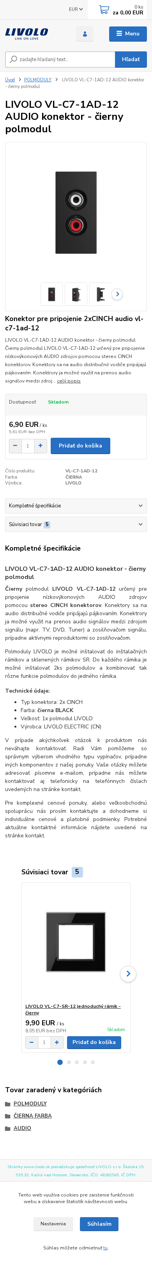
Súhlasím (99, 1224)
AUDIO (22, 1128)
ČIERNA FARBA (33, 1115)
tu (105, 1248)
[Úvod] (34, 34)
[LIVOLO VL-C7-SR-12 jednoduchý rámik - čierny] (76, 943)
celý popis (69, 381)
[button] (60, 1062)
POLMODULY (37, 80)
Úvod (10, 80)
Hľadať (131, 59)
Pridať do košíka (80, 445)
